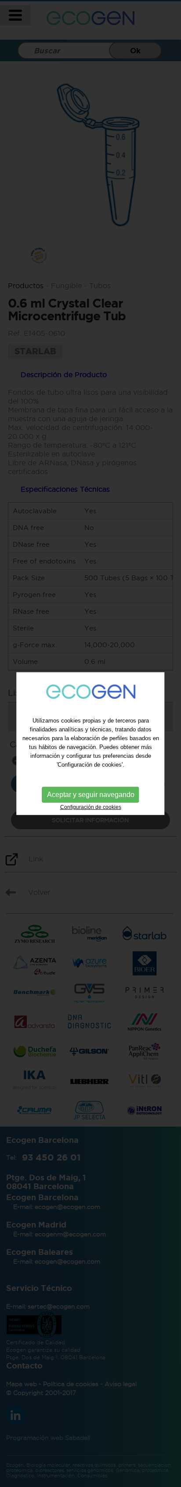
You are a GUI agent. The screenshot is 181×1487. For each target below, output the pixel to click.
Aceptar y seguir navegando (90, 794)
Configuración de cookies (90, 807)
